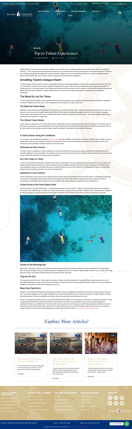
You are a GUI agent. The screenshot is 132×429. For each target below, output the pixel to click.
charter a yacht (53, 139)
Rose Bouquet (85, 410)
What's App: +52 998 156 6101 (100, 4)
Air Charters (60, 11)
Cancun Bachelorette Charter (37, 403)
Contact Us (96, 11)
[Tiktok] (116, 398)
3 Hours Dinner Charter (35, 400)
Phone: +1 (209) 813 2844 (79, 4)
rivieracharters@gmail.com (119, 4)
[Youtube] (122, 403)
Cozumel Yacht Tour (7, 408)
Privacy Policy (74, 427)
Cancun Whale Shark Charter (37, 410)
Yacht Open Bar (86, 403)
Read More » (21, 374)
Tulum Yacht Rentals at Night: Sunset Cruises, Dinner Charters (98, 361)
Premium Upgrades (78, 11)
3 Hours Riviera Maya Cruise (10, 401)
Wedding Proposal (87, 396)
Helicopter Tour (59, 396)
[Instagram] (110, 398)
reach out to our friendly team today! (87, 308)
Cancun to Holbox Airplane (63, 406)
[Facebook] (122, 398)
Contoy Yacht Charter (34, 406)
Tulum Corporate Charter (9, 405)
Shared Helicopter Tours (62, 400)
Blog (70, 15)
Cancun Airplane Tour (61, 403)
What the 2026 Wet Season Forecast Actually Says (29, 360)
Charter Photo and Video (89, 406)
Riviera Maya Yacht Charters (10, 398)
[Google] (116, 403)
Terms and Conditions (83, 427)
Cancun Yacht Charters (35, 396)
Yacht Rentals (43, 11)
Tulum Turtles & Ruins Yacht (9, 411)
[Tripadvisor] (110, 403)
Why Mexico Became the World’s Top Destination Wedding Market (64, 361)
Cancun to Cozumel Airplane (63, 410)
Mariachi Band (85, 400)
